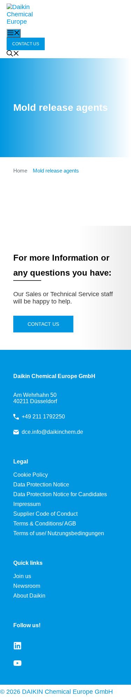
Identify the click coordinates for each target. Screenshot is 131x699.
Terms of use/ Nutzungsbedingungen (58, 533)
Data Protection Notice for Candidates (60, 494)
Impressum (27, 504)
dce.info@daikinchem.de (52, 432)
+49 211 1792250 (43, 417)
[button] (13, 54)
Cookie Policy (30, 475)
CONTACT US (25, 43)
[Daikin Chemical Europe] (24, 14)
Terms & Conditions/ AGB (44, 524)
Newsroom (26, 586)
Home (20, 171)
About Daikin (29, 596)
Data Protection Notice (41, 484)
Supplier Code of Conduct (45, 514)
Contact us (43, 324)
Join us (22, 576)
